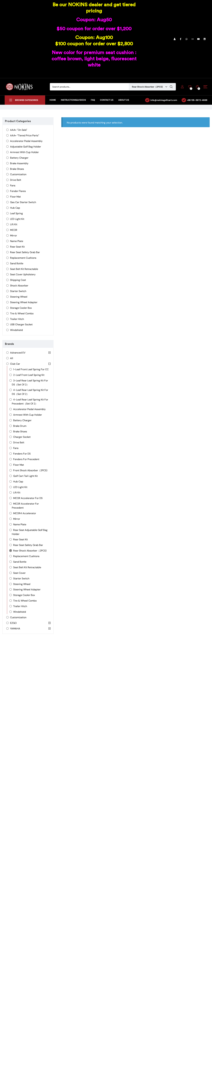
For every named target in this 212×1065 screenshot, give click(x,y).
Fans (12, 185)
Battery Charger (19, 157)
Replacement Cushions (23, 257)
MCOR (13, 230)
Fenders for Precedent (26, 459)
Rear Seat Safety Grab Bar (25, 252)
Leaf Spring (16, 213)
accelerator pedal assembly (26, 141)
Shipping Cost (18, 280)
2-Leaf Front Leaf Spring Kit (28, 375)
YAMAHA (15, 628)
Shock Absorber (19, 285)
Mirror (13, 235)
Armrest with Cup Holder (24, 152)
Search (171, 86)
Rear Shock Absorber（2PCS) (30, 550)
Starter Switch (18, 291)
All (11, 358)
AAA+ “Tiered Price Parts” (24, 135)
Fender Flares (18, 191)
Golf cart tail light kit (25, 476)
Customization (18, 174)
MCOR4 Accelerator (24, 513)
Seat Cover (19, 573)
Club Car (15, 363)
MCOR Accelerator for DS (28, 498)
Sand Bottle (16, 263)
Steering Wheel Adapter (23, 302)
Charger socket (22, 437)
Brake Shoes (17, 169)
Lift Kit (13, 224)
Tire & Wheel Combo (22, 313)
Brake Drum (19, 426)
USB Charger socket (21, 324)
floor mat (15, 196)
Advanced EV (17, 352)
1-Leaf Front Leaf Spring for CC (31, 369)
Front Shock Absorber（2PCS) (30, 470)
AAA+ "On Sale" (18, 130)
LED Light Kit (17, 219)
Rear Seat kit (17, 246)
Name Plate (16, 241)
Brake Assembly (19, 163)
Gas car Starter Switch (23, 202)
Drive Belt (15, 180)
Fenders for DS (22, 453)
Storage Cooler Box (21, 308)
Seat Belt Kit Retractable (24, 269)
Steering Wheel (18, 296)
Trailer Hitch (17, 319)
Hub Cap (15, 207)
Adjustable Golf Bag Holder (25, 146)
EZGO (13, 623)
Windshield (16, 330)
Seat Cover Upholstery (23, 274)
